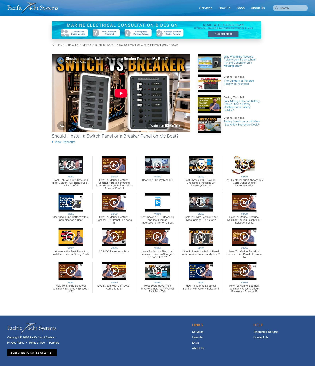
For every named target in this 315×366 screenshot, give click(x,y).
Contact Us (260, 337)
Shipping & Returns (265, 332)
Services (197, 332)
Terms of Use (37, 342)
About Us (198, 348)
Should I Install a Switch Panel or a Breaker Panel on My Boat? (136, 45)
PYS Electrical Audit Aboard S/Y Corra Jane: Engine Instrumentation (244, 181)
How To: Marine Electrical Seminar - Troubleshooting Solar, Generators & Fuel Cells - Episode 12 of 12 (114, 182)
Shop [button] (241, 8)
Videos (87, 45)
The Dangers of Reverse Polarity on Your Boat (239, 82)
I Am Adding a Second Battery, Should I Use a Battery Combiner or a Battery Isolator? (242, 105)
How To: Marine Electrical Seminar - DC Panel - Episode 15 (114, 218)
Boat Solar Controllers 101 (157, 178)
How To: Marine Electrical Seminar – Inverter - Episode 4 (201, 285)
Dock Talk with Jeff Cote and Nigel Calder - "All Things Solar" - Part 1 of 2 (71, 181)
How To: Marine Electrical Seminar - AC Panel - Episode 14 (244, 253)
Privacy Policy (15, 342)
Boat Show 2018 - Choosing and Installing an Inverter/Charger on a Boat (157, 218)
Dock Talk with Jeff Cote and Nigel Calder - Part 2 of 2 (201, 216)
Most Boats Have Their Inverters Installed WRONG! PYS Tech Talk (157, 287)
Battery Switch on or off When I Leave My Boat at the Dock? (242, 123)
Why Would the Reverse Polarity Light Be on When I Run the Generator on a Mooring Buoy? (240, 61)
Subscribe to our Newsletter (32, 352)
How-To (224, 8)
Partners (54, 342)
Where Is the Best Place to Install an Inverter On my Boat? (70, 251)
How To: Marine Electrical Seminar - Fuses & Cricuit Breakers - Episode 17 (244, 287)
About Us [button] (258, 8)
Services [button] (205, 8)
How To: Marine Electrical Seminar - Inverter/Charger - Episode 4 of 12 (157, 253)
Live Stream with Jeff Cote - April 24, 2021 (114, 285)
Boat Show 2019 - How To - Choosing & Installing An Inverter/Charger (200, 181)
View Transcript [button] (65, 142)
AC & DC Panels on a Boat (114, 250)
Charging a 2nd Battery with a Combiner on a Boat (71, 216)
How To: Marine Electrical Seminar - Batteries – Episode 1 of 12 (70, 287)
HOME (60, 45)
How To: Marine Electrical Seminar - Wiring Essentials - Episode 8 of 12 (244, 218)
